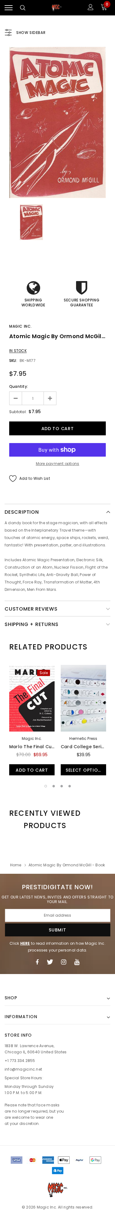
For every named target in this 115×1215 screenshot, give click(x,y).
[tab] (48, 647)
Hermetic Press (83, 738)
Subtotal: (18, 411)
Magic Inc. (20, 326)
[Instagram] (63, 962)
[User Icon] (91, 7)
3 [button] (61, 786)
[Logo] (57, 8)
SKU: (13, 360)
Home (15, 865)
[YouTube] (76, 962)
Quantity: (18, 386)
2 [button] (53, 786)
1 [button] (45, 786)
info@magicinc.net (23, 1069)
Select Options (85, 770)
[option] (57, 122)
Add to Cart (32, 770)
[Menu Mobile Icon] (9, 7)
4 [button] (69, 786)
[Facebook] (37, 962)
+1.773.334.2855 (20, 1060)
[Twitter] (50, 962)
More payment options (57, 463)
